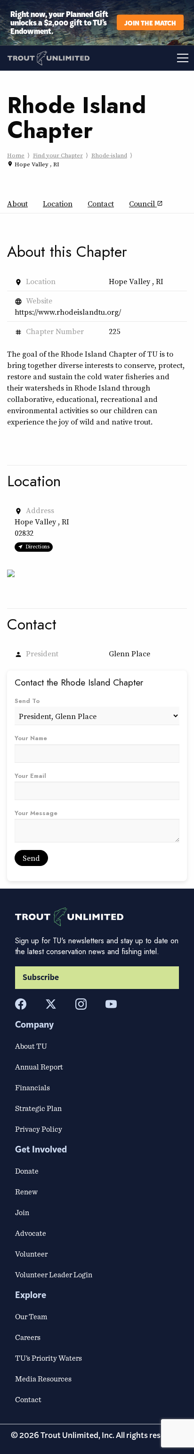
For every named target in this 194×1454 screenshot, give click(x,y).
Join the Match (150, 22)
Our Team (31, 1316)
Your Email (30, 775)
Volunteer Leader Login (53, 1274)
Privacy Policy (38, 1129)
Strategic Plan (38, 1108)
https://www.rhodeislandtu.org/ (68, 312)
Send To (27, 700)
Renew (26, 1191)
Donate (27, 1170)
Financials (32, 1087)
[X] (51, 1004)
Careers (27, 1337)
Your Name (31, 738)
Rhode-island (109, 155)
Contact (101, 203)
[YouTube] (111, 1004)
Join (22, 1212)
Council (146, 203)
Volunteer (31, 1253)
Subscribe (41, 978)
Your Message (36, 813)
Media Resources (43, 1378)
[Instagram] (81, 1004)
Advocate (30, 1233)
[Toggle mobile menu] (145, 58)
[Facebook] (20, 1004)
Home (15, 155)
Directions (37, 546)
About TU (31, 1046)
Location (58, 203)
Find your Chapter (58, 155)
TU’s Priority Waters (48, 1358)
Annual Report (39, 1066)
